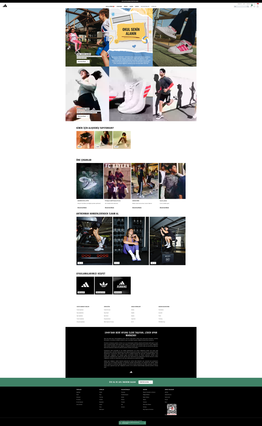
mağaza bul (240, 3)
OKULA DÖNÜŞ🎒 (110, 6)
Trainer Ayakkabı (80, 318)
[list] (131, 140)
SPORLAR (153, 6)
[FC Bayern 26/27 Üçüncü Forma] (117, 186)
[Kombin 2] (131, 241)
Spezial (132, 315)
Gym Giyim (106, 315)
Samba (132, 309)
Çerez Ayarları (123, 420)
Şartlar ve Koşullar (138, 420)
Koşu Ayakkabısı (80, 312)
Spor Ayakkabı (80, 315)
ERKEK (126, 6)
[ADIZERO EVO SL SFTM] (89, 186)
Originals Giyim (107, 318)
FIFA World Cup (162, 321)
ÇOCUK (137, 6)
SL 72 (132, 321)
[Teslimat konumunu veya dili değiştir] (257, 4)
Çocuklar (160, 312)
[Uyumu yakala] (172, 186)
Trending (160, 318)
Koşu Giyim (106, 312)
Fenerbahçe (161, 309)
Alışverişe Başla (82, 207)
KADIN (131, 6)
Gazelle (132, 312)
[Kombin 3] (168, 241)
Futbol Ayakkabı (80, 309)
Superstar (133, 318)
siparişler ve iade (250, 3)
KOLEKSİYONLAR (145, 6)
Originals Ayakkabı (81, 321)
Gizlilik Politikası (130, 420)
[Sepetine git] (257, 6)
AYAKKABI (119, 6)
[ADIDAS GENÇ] (144, 186)
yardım (244, 3)
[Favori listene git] (254, 6)
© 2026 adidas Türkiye (131, 424)
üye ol (255, 3)
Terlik (160, 315)
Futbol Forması (107, 309)
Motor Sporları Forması (109, 321)
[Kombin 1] (94, 241)
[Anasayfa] (5, 6)
